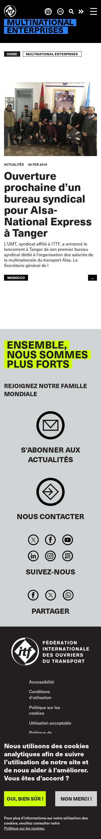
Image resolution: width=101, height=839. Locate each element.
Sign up (50, 428)
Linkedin (33, 556)
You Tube (67, 539)
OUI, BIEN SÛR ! (25, 798)
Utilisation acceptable (50, 722)
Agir (81, 11)
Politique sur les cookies (44, 710)
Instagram (50, 556)
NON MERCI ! (76, 798)
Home (12, 54)
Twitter (33, 539)
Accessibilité (41, 681)
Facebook (50, 539)
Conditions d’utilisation (40, 694)
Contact (50, 494)
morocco (16, 277)
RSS (67, 556)
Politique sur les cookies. (24, 828)
